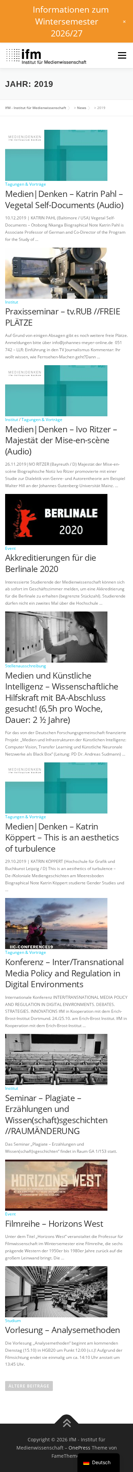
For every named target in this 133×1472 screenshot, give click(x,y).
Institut (11, 302)
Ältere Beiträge (29, 1386)
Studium (13, 1320)
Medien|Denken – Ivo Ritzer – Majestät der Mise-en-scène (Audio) (61, 440)
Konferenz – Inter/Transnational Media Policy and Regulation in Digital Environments (64, 973)
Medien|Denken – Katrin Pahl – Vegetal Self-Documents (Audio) (64, 199)
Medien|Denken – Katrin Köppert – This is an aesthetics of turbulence (62, 837)
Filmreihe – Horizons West (54, 1223)
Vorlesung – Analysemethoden (62, 1329)
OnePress (79, 1447)
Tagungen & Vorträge (25, 184)
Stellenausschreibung (25, 666)
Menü (121, 55)
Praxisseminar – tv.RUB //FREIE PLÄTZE (62, 316)
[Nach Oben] (67, 1424)
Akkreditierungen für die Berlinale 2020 (50, 563)
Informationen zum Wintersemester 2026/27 (71, 21)
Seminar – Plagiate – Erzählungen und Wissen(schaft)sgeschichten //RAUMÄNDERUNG (56, 1114)
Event (10, 548)
